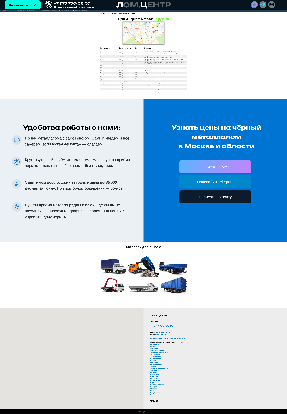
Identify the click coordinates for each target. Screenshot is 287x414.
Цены (11, 10)
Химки (153, 391)
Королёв (154, 362)
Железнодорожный (159, 352)
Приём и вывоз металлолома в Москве (167, 338)
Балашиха (154, 344)
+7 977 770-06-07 (162, 326)
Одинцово (154, 377)
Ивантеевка (155, 358)
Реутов (153, 383)
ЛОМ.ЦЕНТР (160, 334)
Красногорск (156, 364)
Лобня (153, 366)
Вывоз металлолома (65, 10)
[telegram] (154, 401)
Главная (103, 13)
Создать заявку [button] (20, 5)
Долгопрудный (157, 350)
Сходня (153, 387)
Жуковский (155, 354)
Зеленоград (155, 356)
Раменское (155, 381)
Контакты (85, 10)
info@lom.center (163, 332)
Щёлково (154, 395)
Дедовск (154, 348)
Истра (153, 360)
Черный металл (20, 10)
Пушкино (154, 379)
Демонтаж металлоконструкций (47, 10)
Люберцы (154, 371)
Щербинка (155, 393)
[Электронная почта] (157, 401)
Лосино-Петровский (159, 368)
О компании (76, 10)
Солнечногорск (157, 385)
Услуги (5, 10)
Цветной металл (31, 10)
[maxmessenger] (151, 401)
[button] (35, 5)
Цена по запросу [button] (122, 81)
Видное (153, 346)
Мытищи (154, 373)
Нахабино (154, 375)
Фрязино (154, 389)
